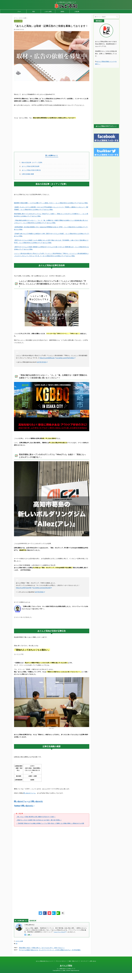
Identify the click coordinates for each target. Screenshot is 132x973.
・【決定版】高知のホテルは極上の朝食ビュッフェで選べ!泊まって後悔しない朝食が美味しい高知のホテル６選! (50, 823)
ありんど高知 (66, 965)
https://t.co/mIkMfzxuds (47, 358)
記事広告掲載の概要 (28, 174)
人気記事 (76, 11)
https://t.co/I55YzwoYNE (23, 588)
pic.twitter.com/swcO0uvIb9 (42, 588)
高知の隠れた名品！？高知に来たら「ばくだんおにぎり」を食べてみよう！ (42, 948)
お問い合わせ (93, 961)
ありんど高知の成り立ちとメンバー (44, 961)
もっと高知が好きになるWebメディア (66, 968)
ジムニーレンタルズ (59, 932)
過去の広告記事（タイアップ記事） (32, 162)
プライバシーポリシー (61, 961)
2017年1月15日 (41, 362)
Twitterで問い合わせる (23, 806)
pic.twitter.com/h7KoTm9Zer (65, 358)
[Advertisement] (46, 87)
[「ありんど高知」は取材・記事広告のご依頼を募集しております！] (54, 913)
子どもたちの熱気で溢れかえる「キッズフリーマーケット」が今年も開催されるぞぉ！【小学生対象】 (50, 950)
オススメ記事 (19, 941)
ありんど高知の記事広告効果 (30, 166)
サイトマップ (84, 961)
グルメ (19, 11)
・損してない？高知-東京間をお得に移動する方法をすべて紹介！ (36, 817)
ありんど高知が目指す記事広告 (31, 170)
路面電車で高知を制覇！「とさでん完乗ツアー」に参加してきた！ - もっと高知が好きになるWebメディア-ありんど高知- (51, 203)
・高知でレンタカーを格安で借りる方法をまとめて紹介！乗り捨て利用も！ (39, 820)
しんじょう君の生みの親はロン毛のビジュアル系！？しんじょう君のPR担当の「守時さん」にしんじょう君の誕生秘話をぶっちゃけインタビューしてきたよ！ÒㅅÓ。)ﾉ (53, 284)
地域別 (62, 11)
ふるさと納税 (48, 11)
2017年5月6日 (39, 592)
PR (16, 943)
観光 (34, 11)
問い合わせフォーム (29, 793)
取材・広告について (73, 961)
